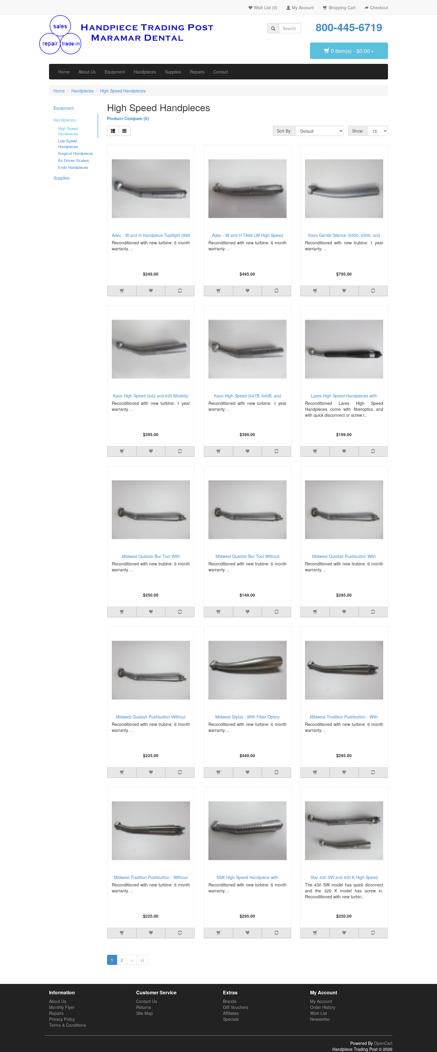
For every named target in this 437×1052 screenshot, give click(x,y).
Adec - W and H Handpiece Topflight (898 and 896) (151, 236)
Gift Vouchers (235, 1007)
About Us (87, 72)
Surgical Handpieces (75, 153)
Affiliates (231, 1013)
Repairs (197, 72)
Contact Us (146, 1001)
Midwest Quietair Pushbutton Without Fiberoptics (151, 717)
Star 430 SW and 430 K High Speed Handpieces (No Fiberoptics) (344, 878)
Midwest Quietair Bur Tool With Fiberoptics (151, 557)
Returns (143, 1007)
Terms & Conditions (67, 1025)
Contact (220, 72)
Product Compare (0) (128, 118)
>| (142, 960)
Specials (231, 1019)
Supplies (173, 72)
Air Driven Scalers (73, 160)
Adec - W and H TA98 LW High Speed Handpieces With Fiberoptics (247, 236)
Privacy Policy (62, 1019)
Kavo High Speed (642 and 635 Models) (150, 396)
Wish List (318, 1013)
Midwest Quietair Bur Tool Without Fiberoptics (247, 557)
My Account (321, 1001)
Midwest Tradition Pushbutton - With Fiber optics (344, 717)
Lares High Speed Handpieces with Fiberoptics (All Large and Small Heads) (343, 396)
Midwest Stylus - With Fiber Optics (247, 717)
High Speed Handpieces (123, 91)
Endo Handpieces (73, 167)
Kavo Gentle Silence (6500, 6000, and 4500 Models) (344, 236)
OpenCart (383, 1043)
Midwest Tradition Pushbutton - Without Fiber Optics (151, 878)
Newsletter (320, 1019)
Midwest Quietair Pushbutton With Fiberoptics (344, 557)
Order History (322, 1007)
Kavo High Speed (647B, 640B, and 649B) (247, 396)
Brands (229, 1001)
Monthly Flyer (62, 1007)
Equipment (115, 72)
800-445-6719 (349, 26)
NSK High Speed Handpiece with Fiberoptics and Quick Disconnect (247, 878)
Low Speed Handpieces (68, 143)
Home (64, 72)
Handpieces (145, 72)
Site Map (144, 1013)
